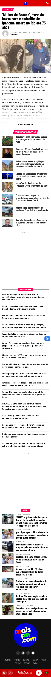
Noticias (8, 660)
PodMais (27, 663)
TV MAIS (35, 663)
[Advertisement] (25, 259)
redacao (15, 34)
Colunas (18, 663)
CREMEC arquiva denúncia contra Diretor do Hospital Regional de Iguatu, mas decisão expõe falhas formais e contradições (24, 406)
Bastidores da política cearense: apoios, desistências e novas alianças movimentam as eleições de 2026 (23, 297)
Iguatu (43, 660)
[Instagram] (10, 673)
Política (35, 660)
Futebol (26, 660)
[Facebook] (4, 673)
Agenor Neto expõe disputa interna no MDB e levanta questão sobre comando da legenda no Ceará (23, 394)
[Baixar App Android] (46, 672)
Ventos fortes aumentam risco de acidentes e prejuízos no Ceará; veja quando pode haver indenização (23, 346)
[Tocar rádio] (39, 673)
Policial (17, 660)
